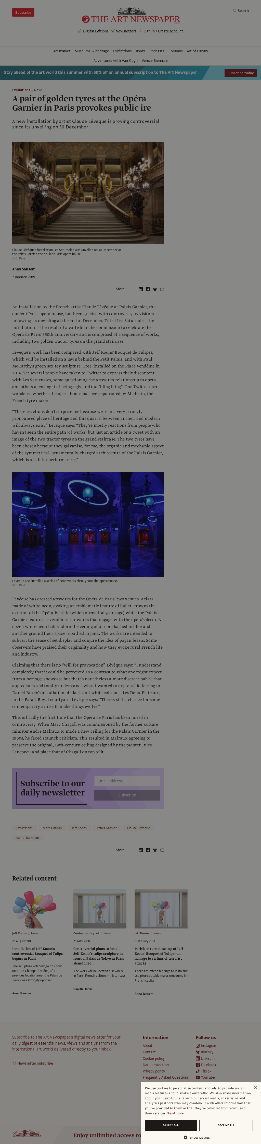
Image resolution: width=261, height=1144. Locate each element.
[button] (199, 1137)
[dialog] (201, 1113)
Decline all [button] (226, 1125)
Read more (175, 1113)
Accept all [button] (171, 1125)
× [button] (255, 1087)
